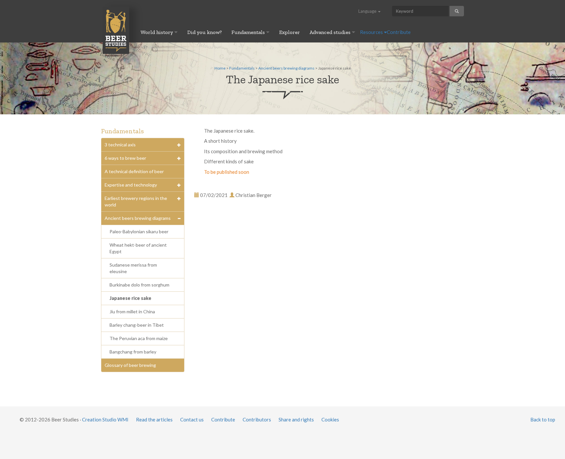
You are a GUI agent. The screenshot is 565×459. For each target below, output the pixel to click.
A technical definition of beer (134, 171)
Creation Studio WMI (105, 419)
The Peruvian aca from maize (139, 338)
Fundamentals (248, 32)
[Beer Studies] (116, 30)
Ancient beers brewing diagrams (286, 68)
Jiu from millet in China (132, 311)
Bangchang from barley (133, 351)
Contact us (192, 419)
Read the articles (154, 419)
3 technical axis (120, 144)
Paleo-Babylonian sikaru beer (139, 231)
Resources (372, 32)
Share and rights (296, 419)
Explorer (289, 32)
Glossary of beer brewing (130, 365)
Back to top (542, 419)
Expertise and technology (131, 185)
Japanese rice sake (130, 298)
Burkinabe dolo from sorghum (139, 284)
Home (220, 68)
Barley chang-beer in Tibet (137, 325)
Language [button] (367, 11)
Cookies (330, 419)
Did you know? (204, 32)
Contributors (257, 419)
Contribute (399, 32)
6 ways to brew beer (125, 158)
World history (157, 32)
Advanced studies (331, 32)
